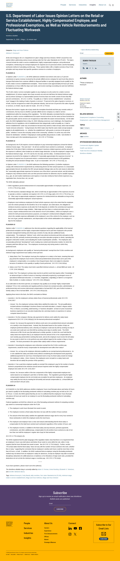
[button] (118, 114)
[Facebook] (80, 529)
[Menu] (113, 5)
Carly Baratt (26, 475)
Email (81, 53)
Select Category (85, 128)
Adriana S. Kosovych (12, 53)
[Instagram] (70, 535)
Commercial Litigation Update (89, 145)
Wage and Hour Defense (34, 478)
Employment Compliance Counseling (92, 117)
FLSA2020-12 (21, 164)
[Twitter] (92, 68)
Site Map (8, 554)
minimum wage (67, 475)
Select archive (84, 136)
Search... (85, 63)
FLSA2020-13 (19, 228)
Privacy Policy (20, 554)
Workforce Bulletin (12, 35)
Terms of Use (27, 554)
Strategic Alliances (50, 542)
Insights (93, 5)
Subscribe (109, 53)
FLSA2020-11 (21, 77)
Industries (83, 5)
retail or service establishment (15, 478)
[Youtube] (87, 68)
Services (72, 5)
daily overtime (35, 475)
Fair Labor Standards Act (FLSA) (50, 475)
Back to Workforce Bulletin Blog (90, 49)
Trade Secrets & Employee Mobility (91, 151)
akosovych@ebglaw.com (86, 107)
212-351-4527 (83, 106)
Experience (47, 531)
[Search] (110, 5)
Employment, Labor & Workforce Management (95, 120)
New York (82, 104)
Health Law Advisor (86, 148)
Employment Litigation (85, 103)
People (63, 5)
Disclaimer (13, 554)
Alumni (46, 539)
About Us (102, 5)
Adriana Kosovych (16, 475)
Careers (46, 528)
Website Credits (34, 554)
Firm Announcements (50, 534)
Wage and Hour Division (50, 478)
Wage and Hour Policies (20, 50)
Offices (46, 536)
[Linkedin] (95, 68)
